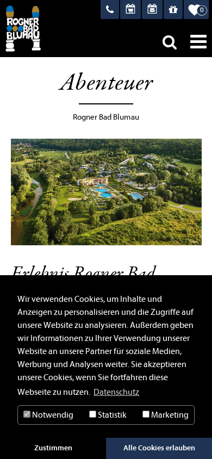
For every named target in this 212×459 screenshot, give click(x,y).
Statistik (111, 415)
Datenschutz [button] (116, 392)
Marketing (169, 415)
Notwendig (51, 415)
